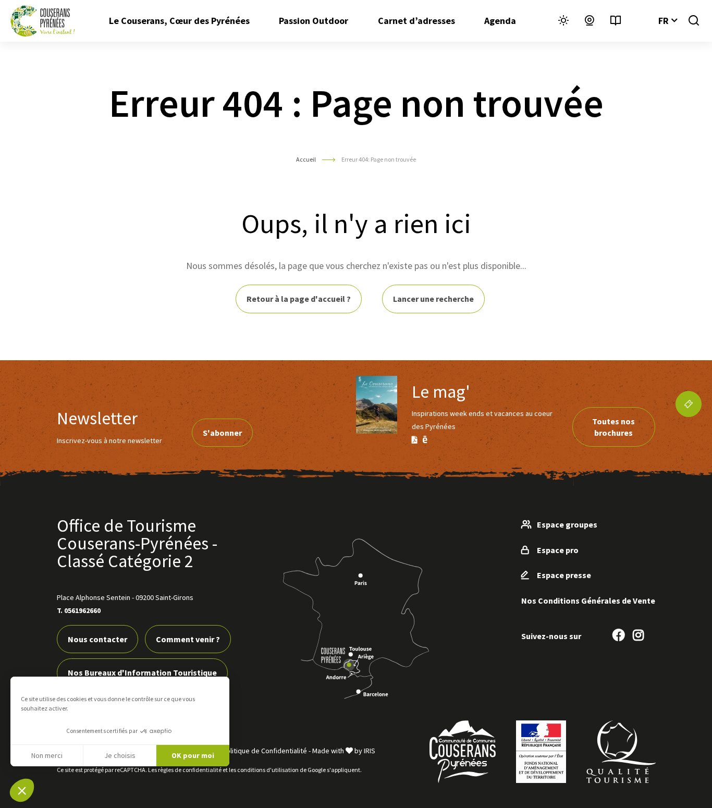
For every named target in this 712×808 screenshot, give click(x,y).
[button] (21, 790)
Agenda (500, 21)
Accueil (306, 159)
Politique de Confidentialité (264, 750)
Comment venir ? (188, 639)
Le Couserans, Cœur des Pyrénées (179, 21)
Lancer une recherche (433, 298)
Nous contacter (97, 639)
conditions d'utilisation (268, 770)
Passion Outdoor (313, 21)
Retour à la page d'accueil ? (299, 298)
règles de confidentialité (190, 770)
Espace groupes (567, 524)
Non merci (47, 755)
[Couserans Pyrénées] (42, 20)
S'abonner (222, 432)
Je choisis (120, 755)
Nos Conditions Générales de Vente (588, 600)
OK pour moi (192, 755)
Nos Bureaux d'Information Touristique (142, 672)
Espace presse (564, 575)
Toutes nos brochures (613, 427)
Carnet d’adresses (416, 21)
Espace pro (558, 550)
